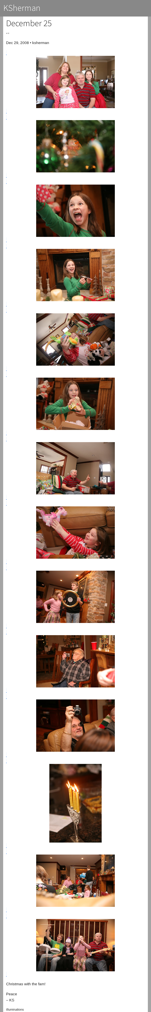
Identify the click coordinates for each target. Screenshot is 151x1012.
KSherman (22, 7)
